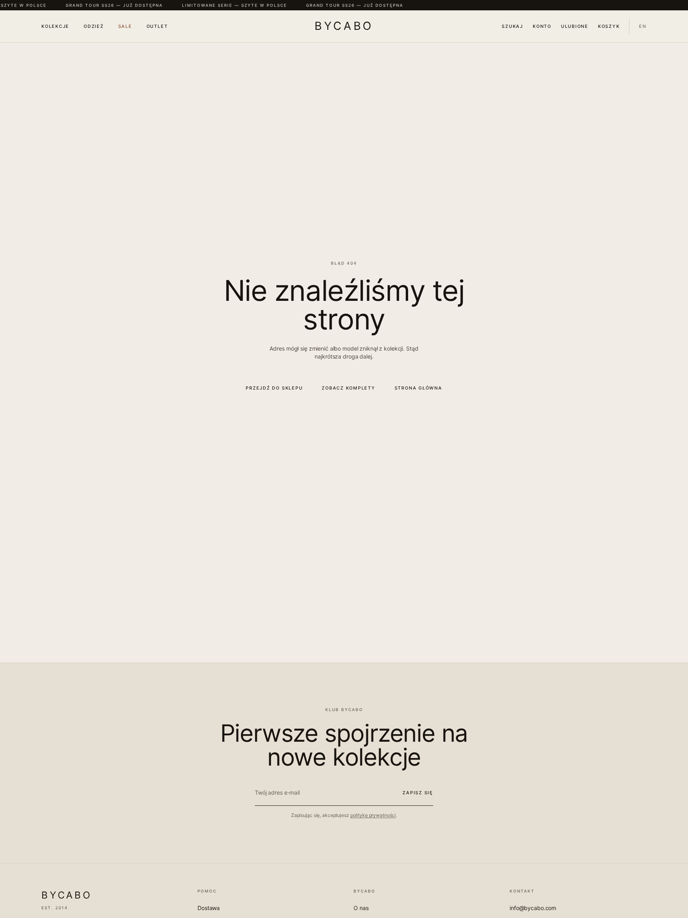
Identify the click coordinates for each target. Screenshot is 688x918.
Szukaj (512, 26)
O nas (361, 907)
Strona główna (418, 388)
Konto (542, 26)
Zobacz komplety (348, 388)
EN (643, 26)
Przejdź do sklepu (274, 388)
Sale (125, 26)
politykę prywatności (373, 815)
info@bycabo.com (533, 907)
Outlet (157, 26)
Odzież (94, 26)
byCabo (344, 26)
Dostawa (208, 907)
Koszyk (609, 26)
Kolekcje (55, 26)
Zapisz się (418, 792)
